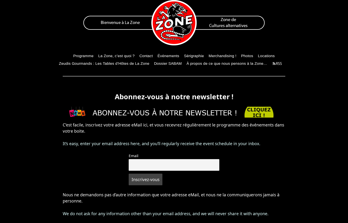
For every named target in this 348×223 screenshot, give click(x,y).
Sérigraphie (194, 56)
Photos (247, 56)
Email (133, 155)
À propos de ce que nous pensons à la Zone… (227, 63)
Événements (168, 56)
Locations (266, 56)
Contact (146, 56)
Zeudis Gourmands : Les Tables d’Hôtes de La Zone (104, 63)
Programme (83, 56)
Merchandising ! (222, 56)
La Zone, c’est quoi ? (116, 56)
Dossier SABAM (168, 63)
